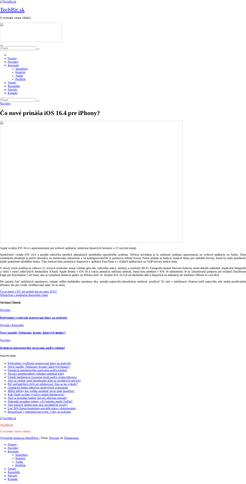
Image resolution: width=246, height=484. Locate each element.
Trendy (12, 82)
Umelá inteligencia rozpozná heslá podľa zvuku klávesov (42, 377)
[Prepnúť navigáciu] (1, 45)
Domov (12, 58)
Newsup (54, 438)
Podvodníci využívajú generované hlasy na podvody (33, 317)
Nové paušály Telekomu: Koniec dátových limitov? (33, 332)
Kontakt (12, 93)
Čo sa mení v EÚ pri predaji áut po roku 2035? (28, 291)
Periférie (20, 79)
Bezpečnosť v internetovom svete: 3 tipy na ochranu (39, 411)
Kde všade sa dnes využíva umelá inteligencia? (36, 394)
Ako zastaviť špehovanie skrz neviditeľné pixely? (38, 404)
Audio (19, 75)
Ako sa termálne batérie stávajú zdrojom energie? (37, 398)
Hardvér (20, 72)
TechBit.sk (12, 10)
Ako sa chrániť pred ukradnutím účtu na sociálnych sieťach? (44, 380)
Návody (12, 89)
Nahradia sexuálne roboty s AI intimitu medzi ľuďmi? (40, 401)
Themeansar (71, 438)
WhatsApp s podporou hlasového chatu (24, 295)
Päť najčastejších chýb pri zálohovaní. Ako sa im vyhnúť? (43, 384)
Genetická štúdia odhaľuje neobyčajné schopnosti (38, 387)
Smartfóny (21, 68)
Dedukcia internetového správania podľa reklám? (32, 348)
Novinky (13, 61)
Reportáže (14, 86)
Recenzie (13, 65)
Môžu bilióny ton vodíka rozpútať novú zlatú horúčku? (41, 391)
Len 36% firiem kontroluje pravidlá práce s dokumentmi (42, 408)
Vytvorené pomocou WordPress (19, 438)
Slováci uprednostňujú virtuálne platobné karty (36, 373)
